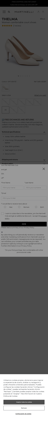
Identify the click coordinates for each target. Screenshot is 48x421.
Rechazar (24, 408)
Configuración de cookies (23, 413)
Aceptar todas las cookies (24, 402)
